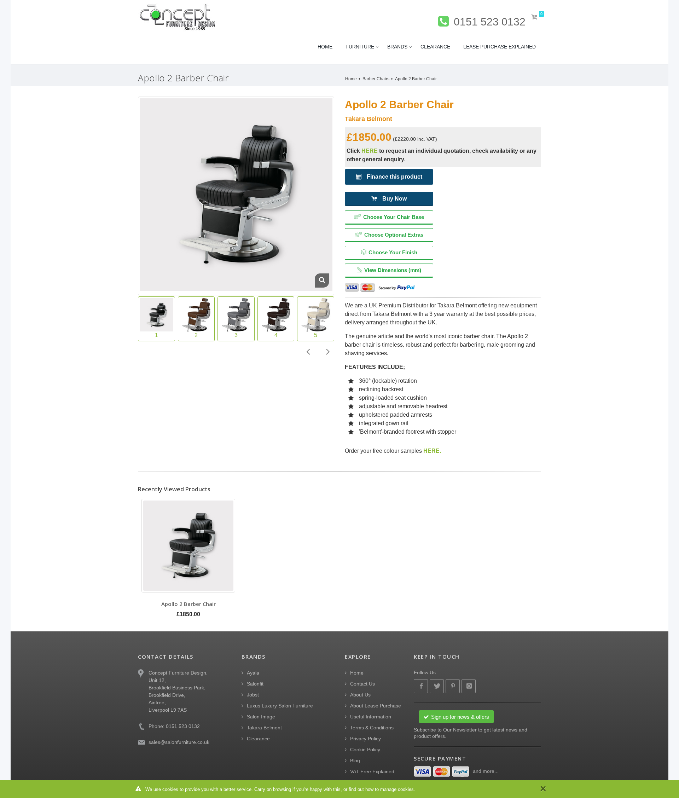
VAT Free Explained (372, 771)
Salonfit (255, 684)
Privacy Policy (365, 738)
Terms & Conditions (372, 727)
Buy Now (394, 199)
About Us (360, 695)
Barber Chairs (375, 78)
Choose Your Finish (392, 252)
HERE (369, 151)
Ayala (253, 673)
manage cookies (397, 789)
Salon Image (261, 716)
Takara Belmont (264, 727)
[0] (534, 17)
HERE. (432, 451)
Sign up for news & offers (460, 717)
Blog (355, 760)
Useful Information (370, 716)
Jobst (253, 695)
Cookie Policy (365, 749)
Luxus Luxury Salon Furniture (280, 706)
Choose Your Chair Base (393, 217)
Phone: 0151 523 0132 (174, 726)
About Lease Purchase (375, 706)
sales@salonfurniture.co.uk (179, 742)
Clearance (258, 738)
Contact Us (362, 684)
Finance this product (393, 177)
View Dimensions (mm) (392, 270)
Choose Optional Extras (393, 235)
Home (351, 78)
